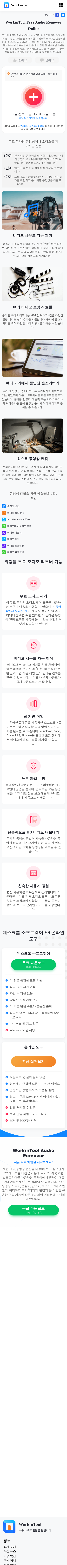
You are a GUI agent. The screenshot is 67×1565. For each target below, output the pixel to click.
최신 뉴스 (9, 1551)
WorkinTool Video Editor (32, 126)
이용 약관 (9, 1556)
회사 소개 (9, 1547)
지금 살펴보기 (33, 1061)
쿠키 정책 (9, 1560)
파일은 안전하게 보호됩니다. (33, 118)
